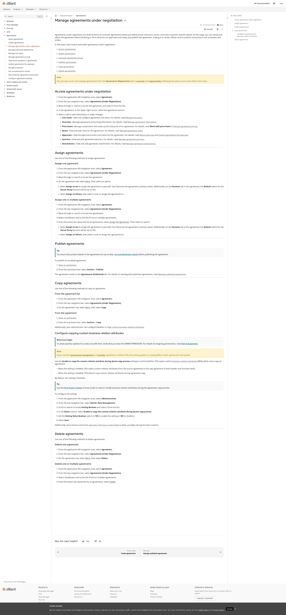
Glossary (113, 594)
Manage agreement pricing (19, 57)
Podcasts (153, 594)
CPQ (8, 32)
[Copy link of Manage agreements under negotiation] (125, 20)
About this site (116, 591)
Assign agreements (67, 53)
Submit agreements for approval (21, 64)
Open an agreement (67, 265)
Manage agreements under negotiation (24, 46)
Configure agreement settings (20, 78)
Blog (152, 591)
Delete (112, 482)
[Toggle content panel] (227, 17)
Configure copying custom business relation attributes (247, 35)
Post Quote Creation (73, 388)
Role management (189, 343)
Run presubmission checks (19, 71)
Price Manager (12, 25)
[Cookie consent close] (235, 609)
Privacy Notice (218, 610)
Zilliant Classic (12, 85)
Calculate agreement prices (71, 58)
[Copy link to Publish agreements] (88, 244)
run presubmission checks (126, 254)
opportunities (155, 81)
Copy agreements (66, 66)
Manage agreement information (142, 122)
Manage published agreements (20, 50)
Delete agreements (67, 71)
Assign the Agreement (119, 222)
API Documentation (81, 591)
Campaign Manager (46, 591)
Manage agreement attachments (140, 143)
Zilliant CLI (78, 597)
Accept (229, 609)
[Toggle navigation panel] (51, 18)
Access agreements (67, 49)
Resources (11, 96)
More (87, 181)
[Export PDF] (217, 29)
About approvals (147, 135)
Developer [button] (30, 9)
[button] (24, 16)
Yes (87, 541)
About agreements (15, 39)
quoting (101, 355)
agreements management (82, 355)
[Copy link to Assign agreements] (87, 153)
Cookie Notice (203, 610)
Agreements (11, 35)
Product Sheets (156, 597)
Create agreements (16, 43)
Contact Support (205, 598)
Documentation (66, 16)
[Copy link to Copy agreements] (85, 283)
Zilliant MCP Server (14, 89)
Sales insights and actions (17, 82)
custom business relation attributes (128, 327)
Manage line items (15, 53)
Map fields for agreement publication (23, 75)
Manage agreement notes (131, 131)
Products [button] (17, 9)
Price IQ (10, 28)
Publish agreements (67, 62)
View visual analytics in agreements (22, 60)
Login (281, 3)
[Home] (9, 3)
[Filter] (46, 16)
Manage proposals (15, 68)
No (100, 541)
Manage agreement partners (131, 139)
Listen (221, 25)
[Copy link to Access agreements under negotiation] (114, 92)
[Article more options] (222, 29)
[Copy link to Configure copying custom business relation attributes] (127, 333)
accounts (140, 81)
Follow (209, 29)
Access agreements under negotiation (248, 20)
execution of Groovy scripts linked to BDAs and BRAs (112, 425)
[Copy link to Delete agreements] (87, 434)
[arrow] (233, 30)
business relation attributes (184, 361)
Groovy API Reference (82, 594)
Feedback (113, 597)
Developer (11, 93)
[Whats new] (274, 3)
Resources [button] (43, 9)
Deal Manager (44, 597)
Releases (6, 9)
